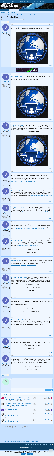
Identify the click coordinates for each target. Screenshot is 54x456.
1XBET (17, 1)
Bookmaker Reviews (32, 10)
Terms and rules (38, 444)
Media (7, 12)
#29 (52, 258)
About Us (32, 444)
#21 (52, 24)
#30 (52, 275)
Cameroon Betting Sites (17, 358)
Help (50, 444)
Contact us (26, 444)
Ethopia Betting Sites (16, 190)
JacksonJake (4, 19)
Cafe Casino (42, 1)
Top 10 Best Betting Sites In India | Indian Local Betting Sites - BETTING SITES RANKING (18, 404)
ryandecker (7, 406)
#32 (52, 317)
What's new (13, 12)
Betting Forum (14, 10)
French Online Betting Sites (17, 341)
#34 (52, 355)
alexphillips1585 (8, 400)
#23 (52, 122)
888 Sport (3, 1)
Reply (51, 65)
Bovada (36, 1)
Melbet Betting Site (16, 174)
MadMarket (30, 1)
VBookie (22, 10)
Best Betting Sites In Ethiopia (18, 240)
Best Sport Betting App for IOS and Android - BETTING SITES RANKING (17, 420)
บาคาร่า (31, 447)
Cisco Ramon (7, 411)
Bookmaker (23, 1)
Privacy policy (45, 444)
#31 (52, 297)
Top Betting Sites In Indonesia (18, 125)
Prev (3, 21)
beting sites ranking (20, 19)
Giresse (48, 420)
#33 (52, 338)
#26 (52, 205)
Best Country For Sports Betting (19, 277)
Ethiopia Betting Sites (16, 27)
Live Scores (4, 10)
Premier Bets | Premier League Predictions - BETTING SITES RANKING (17, 414)
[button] (8, 10)
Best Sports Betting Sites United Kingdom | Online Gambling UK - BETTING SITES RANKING (18, 398)
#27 (52, 221)
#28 (52, 238)
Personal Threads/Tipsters (21, 411)
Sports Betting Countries (17, 76)
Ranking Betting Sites (11, 409)
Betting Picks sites (20, 400)
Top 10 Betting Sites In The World (19, 207)
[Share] (49, 24)
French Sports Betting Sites (17, 319)
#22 (52, 74)
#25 (52, 188)
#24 (52, 171)
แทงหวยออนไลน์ (10, 1)
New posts (3, 12)
